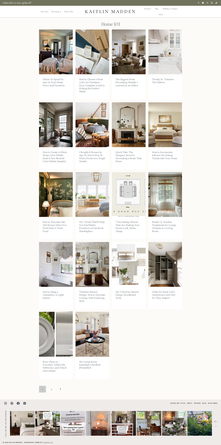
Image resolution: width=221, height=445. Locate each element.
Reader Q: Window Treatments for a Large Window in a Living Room (164, 227)
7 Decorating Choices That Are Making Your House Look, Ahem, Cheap (128, 227)
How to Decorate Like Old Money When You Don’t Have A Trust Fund (55, 227)
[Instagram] (212, 3)
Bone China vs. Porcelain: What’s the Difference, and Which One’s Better (55, 366)
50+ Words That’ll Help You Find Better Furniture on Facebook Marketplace (92, 227)
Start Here (44, 11)
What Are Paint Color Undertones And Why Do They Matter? (163, 294)
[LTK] (12, 403)
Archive (197, 403)
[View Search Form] (198, 2)
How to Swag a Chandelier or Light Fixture (53, 294)
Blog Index (212, 403)
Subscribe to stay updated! (17, 2)
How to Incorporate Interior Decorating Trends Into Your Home (164, 155)
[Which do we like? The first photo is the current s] (22, 423)
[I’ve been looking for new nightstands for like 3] (98, 423)
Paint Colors (68, 11)
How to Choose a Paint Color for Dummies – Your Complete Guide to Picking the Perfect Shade (92, 85)
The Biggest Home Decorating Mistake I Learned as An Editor (127, 82)
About (160, 14)
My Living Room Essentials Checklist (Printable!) (89, 364)
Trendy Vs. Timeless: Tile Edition (163, 81)
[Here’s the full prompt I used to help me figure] (149, 423)
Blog (156, 8)
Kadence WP (48, 442)
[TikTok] (216, 3)
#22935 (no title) (177, 403)
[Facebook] (203, 3)
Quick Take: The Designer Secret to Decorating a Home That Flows (129, 157)
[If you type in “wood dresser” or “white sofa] (123, 423)
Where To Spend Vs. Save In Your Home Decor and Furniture (54, 82)
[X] (207, 3)
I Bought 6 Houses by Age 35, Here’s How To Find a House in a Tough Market (92, 157)
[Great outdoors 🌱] (199, 423)
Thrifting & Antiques (169, 8)
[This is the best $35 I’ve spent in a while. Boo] (73, 423)
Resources (147, 8)
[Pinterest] (24, 403)
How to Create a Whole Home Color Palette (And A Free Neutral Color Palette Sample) (55, 157)
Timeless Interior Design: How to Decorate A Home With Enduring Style (92, 296)
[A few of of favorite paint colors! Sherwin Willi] (47, 423)
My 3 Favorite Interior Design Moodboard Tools (127, 294)
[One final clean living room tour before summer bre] (174, 423)
